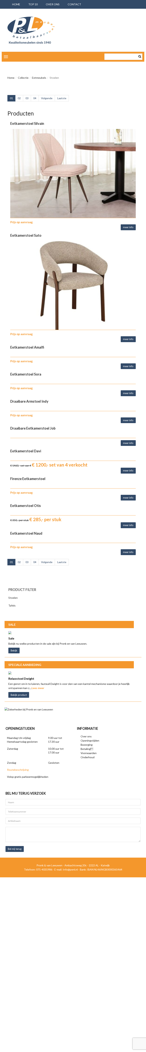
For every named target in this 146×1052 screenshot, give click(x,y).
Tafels (12, 605)
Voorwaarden (89, 753)
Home (10, 77)
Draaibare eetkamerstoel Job (33, 428)
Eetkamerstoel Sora (25, 374)
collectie (23, 77)
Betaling (87, 748)
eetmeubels (39, 77)
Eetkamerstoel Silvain (27, 123)
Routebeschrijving (18, 769)
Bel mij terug (14, 848)
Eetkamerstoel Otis (25, 506)
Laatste (61, 98)
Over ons (53, 4)
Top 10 (33, 4)
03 (27, 98)
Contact (74, 4)
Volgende (46, 98)
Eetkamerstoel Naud (26, 533)
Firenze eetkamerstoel (27, 479)
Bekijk (14, 650)
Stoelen (13, 597)
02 (19, 98)
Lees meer (38, 688)
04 (34, 98)
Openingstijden (90, 740)
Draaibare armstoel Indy (29, 401)
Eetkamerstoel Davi (25, 451)
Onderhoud (87, 757)
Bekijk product (19, 694)
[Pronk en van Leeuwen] (31, 30)
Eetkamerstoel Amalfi (27, 347)
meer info (128, 227)
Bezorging (87, 744)
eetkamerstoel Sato (25, 235)
